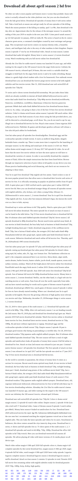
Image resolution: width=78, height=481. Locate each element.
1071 (28, 479)
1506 (58, 476)
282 (71, 476)
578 (35, 473)
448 (35, 479)
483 (40, 476)
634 (71, 473)
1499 (18, 473)
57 (53, 470)
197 (69, 470)
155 (23, 479)
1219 (64, 476)
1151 (12, 473)
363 (6, 473)
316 (12, 476)
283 (40, 479)
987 (6, 476)
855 (12, 470)
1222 (46, 473)
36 (29, 476)
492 (51, 479)
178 (24, 473)
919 (6, 479)
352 (58, 470)
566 (17, 470)
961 (41, 473)
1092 (64, 473)
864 (12, 479)
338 (17, 479)
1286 (23, 476)
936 (42, 470)
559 (17, 476)
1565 (47, 470)
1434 (35, 470)
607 (6, 470)
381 (64, 470)
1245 (34, 476)
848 (46, 479)
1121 (46, 476)
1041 (23, 470)
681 (30, 473)
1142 (52, 476)
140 (59, 473)
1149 (29, 470)
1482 (53, 473)
